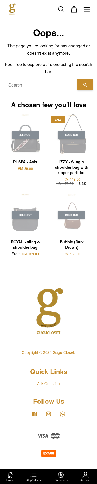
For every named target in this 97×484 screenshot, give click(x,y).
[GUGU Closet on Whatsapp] (62, 416)
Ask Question (48, 383)
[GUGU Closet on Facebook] (34, 416)
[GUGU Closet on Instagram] (48, 416)
